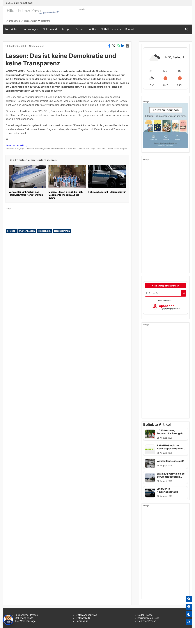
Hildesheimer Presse (26, 614)
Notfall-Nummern (111, 29)
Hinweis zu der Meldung (16, 145)
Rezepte (66, 29)
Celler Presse (144, 614)
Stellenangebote (23, 617)
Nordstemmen (36, 46)
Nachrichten (12, 29)
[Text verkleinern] (189, 607)
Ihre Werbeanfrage (25, 621)
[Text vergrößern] (189, 599)
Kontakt (129, 29)
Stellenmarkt (50, 29)
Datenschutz (83, 617)
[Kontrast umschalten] (189, 614)
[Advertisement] (135, 17)
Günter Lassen (27, 230)
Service (80, 29)
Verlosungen (31, 29)
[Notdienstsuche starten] (183, 293)
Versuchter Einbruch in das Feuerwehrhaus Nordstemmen (26, 193)
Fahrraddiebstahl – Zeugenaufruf (107, 191)
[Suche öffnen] (186, 29)
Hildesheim (44, 230)
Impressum (82, 621)
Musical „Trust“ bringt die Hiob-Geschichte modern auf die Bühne (66, 194)
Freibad (11, 230)
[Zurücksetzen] (189, 622)
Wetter (92, 29)
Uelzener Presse (146, 621)
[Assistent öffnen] (8, 620)
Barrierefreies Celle (148, 617)
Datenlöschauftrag (86, 614)
